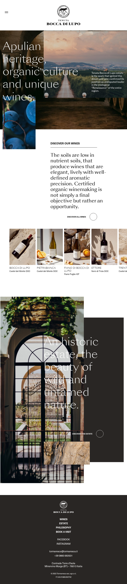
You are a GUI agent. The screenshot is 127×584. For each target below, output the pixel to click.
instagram (63, 543)
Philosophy (63, 527)
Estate (63, 523)
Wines (63, 519)
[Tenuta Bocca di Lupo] (63, 15)
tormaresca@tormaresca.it (63, 551)
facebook (63, 539)
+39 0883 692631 (63, 555)
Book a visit (63, 531)
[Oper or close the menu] (6, 12)
